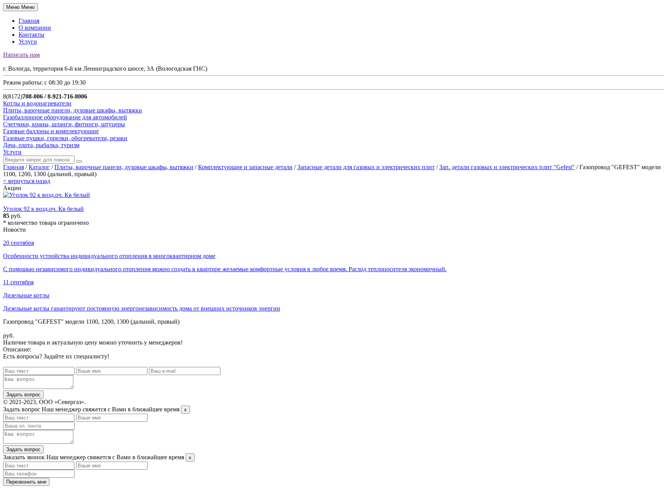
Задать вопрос (23, 394)
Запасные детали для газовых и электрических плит (366, 167)
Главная (29, 20)
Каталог (39, 167)
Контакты (31, 34)
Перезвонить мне (26, 482)
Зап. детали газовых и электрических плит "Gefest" (507, 167)
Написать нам (21, 54)
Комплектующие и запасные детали (245, 167)
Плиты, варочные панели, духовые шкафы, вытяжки (123, 167)
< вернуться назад (26, 181)
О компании (35, 27)
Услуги (28, 41)
